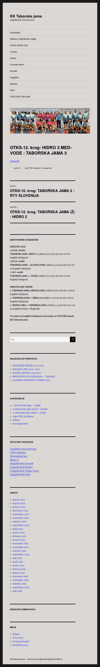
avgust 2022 (19, 503)
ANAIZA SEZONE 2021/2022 (27, 373)
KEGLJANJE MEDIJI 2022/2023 (28, 365)
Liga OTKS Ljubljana (32, 168)
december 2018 (20, 576)
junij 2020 (18, 529)
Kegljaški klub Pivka (20, 474)
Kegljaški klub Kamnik (21, 463)
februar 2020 (19, 536)
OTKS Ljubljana (18, 452)
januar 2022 (19, 507)
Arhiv (12, 90)
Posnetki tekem (17, 64)
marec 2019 (18, 565)
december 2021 (20, 510)
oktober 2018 (19, 583)
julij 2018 (17, 591)
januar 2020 (19, 540)
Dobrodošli (15, 32)
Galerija (13, 83)
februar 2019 (19, 569)
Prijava (16, 634)
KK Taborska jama (26, 16)
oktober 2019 (19, 551)
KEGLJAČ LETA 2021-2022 (26, 369)
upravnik (17, 168)
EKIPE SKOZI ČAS (19, 45)
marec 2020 (19, 532)
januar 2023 (19, 499)
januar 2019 (19, 572)
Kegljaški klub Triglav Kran (24, 470)
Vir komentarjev (21, 641)
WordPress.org (20, 645)
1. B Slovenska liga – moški (26, 405)
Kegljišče (14, 77)
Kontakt (13, 70)
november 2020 (21, 518)
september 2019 (21, 554)
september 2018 (21, 587)
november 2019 (21, 547)
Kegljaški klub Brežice (21, 467)
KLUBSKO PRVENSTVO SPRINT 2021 (31, 380)
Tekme (13, 58)
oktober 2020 (20, 521)
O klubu (13, 51)
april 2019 (18, 561)
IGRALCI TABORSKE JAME (23, 38)
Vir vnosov (18, 637)
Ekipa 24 (14, 460)
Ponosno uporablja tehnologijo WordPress (45, 659)
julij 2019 (17, 558)
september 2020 (21, 525)
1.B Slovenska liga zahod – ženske (30, 409)
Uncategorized (46, 168)
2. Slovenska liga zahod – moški (29, 412)
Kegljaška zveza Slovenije (23, 449)
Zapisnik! (15, 161)
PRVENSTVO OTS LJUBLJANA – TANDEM (34, 376)
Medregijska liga (18, 456)
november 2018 (21, 580)
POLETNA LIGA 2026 (20, 96)
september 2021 (21, 514)
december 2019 (20, 543)
